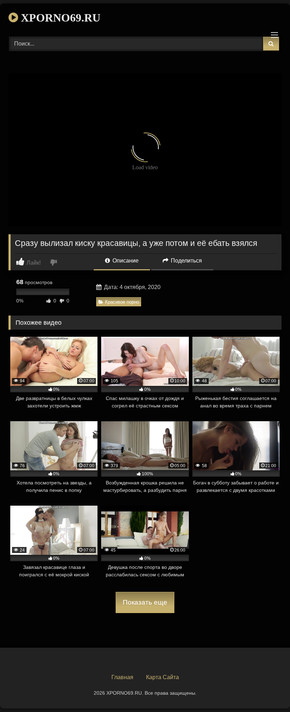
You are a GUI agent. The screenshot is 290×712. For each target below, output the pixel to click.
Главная (122, 677)
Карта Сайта (162, 677)
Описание (125, 261)
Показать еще (145, 602)
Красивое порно (122, 302)
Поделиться (185, 261)
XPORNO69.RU (59, 17)
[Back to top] (268, 691)
